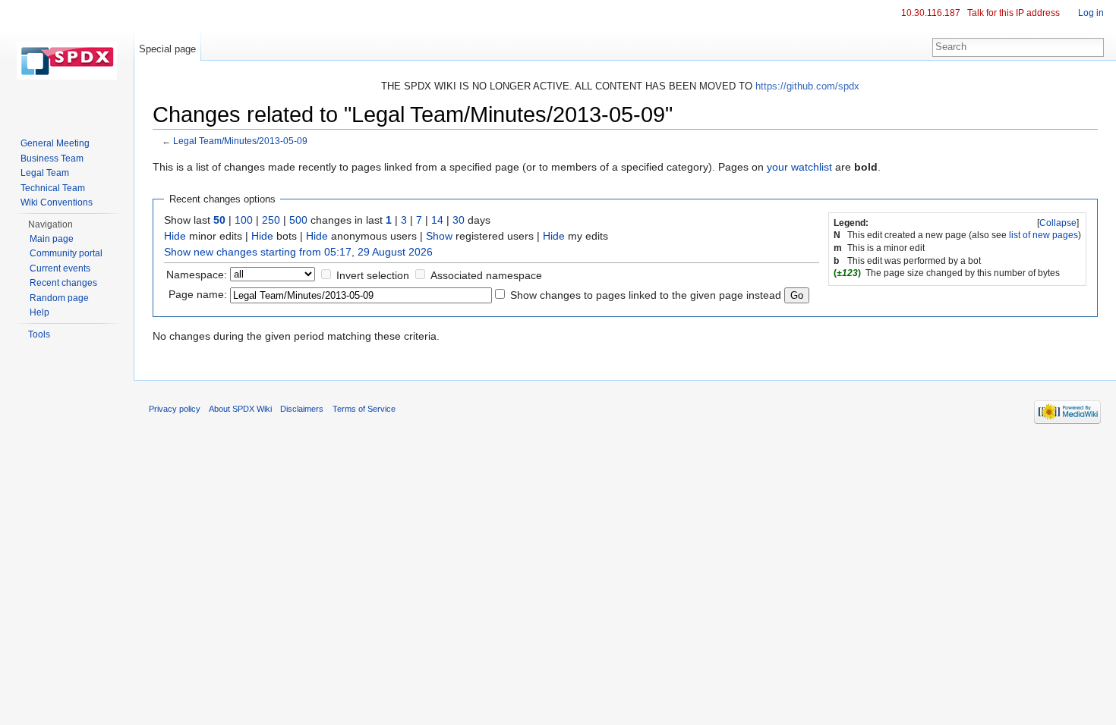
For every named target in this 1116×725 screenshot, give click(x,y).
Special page (167, 49)
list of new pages (1043, 235)
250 (271, 220)
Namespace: (196, 274)
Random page (59, 298)
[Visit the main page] (67, 60)
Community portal (66, 253)
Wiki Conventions (56, 202)
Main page (52, 239)
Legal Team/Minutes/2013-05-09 (240, 141)
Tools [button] (39, 334)
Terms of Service (364, 408)
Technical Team (52, 188)
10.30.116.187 (930, 13)
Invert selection (372, 275)
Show (439, 236)
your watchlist (799, 167)
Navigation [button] (50, 224)
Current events (60, 268)
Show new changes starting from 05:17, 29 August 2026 (298, 252)
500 (298, 220)
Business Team (52, 158)
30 (458, 220)
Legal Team (44, 173)
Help (39, 312)
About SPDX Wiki (240, 408)
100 (244, 220)
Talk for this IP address (1013, 13)
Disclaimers (301, 408)
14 (437, 220)
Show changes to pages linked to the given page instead (645, 295)
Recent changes (63, 283)
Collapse (1058, 223)
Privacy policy (174, 408)
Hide (175, 236)
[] (1058, 223)
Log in (1091, 13)
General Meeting (55, 143)
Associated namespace (486, 275)
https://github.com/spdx (807, 86)
